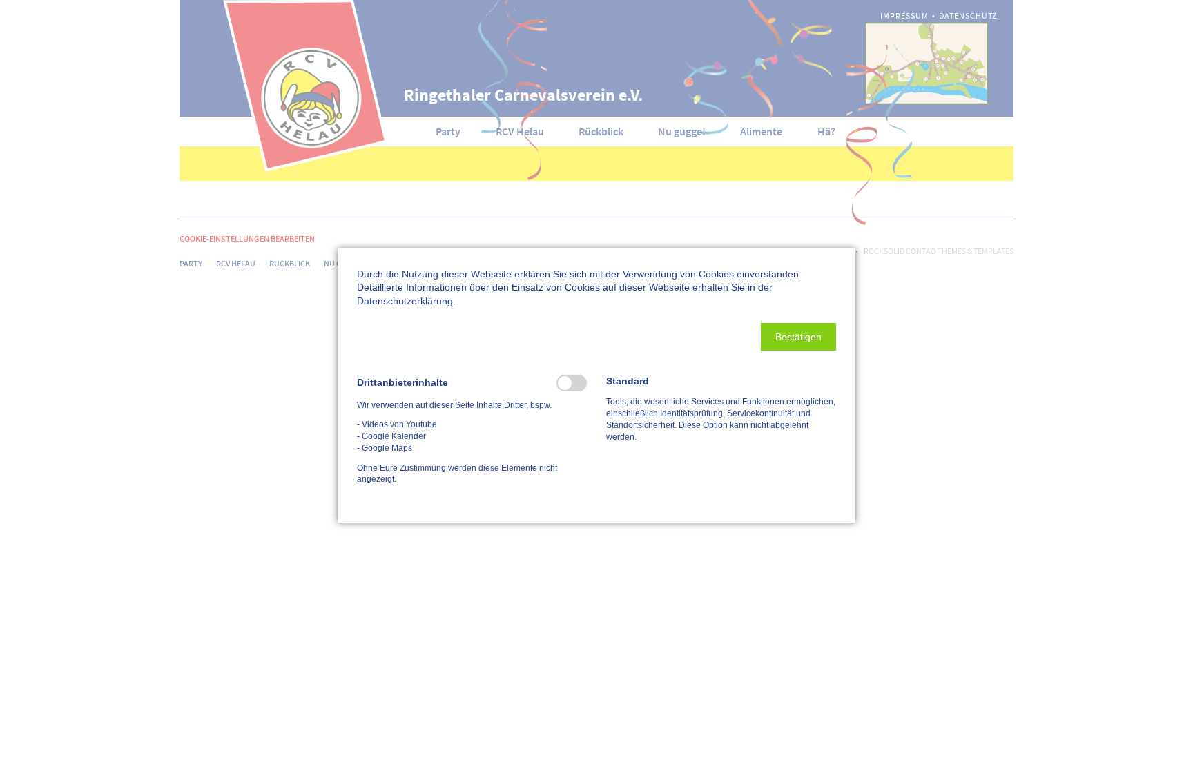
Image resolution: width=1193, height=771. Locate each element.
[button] (798, 337)
